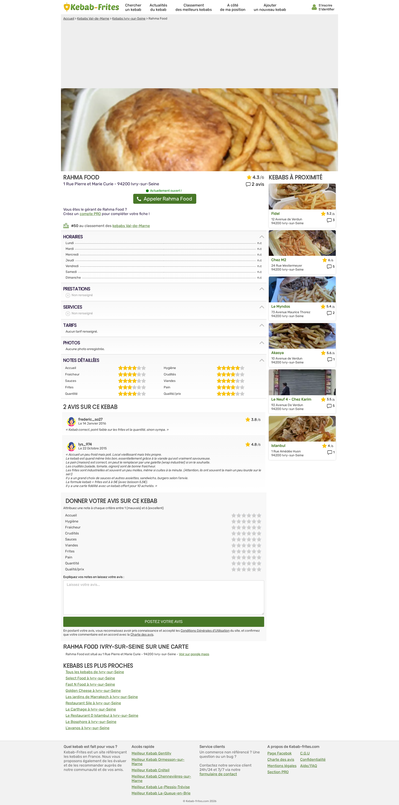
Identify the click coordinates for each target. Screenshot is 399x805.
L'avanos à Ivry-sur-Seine (87, 728)
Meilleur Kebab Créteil (150, 770)
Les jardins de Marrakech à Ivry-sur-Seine (102, 697)
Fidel (275, 213)
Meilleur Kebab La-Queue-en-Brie (161, 793)
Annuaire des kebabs (91, 7)
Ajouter (270, 7)
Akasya (277, 353)
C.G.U (305, 753)
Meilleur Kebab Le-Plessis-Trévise (161, 787)
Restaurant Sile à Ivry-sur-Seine (93, 703)
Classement (193, 7)
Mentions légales (281, 766)
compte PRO (90, 214)
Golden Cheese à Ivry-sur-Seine (93, 690)
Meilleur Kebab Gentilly (151, 753)
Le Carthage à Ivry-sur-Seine (91, 709)
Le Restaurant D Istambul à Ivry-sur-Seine (102, 715)
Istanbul (278, 445)
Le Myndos (280, 306)
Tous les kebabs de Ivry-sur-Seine (95, 672)
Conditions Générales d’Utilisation (205, 631)
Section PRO (278, 772)
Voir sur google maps (194, 654)
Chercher (133, 7)
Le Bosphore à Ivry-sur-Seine (91, 721)
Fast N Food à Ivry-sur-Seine (90, 684)
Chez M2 (278, 260)
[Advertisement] (199, 55)
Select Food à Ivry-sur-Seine (90, 678)
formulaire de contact (218, 774)
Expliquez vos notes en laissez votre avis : (93, 577)
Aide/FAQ (308, 766)
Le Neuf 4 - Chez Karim (291, 399)
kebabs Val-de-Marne (131, 226)
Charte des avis (141, 635)
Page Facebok (279, 753)
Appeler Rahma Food (168, 199)
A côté (232, 7)
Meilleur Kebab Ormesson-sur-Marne (158, 761)
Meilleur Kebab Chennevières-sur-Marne (161, 778)
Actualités (158, 7)
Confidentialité (313, 759)
